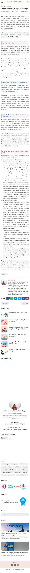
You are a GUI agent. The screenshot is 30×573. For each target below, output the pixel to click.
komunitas (22, 469)
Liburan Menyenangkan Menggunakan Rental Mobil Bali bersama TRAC (13, 534)
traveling (22, 475)
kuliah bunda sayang (7, 472)
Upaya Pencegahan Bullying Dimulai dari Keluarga (18, 320)
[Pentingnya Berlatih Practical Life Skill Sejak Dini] (4, 344)
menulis (25, 472)
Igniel (17, 571)
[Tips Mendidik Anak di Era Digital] (4, 315)
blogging (14, 464)
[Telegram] (15, 298)
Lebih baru (5, 303)
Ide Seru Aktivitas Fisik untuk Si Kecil (17, 82)
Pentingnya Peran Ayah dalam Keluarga (17, 350)
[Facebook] (8, 298)
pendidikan (8, 475)
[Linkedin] (23, 298)
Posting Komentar (24, 11)
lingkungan (17, 472)
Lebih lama (25, 303)
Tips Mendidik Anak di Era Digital (18, 312)
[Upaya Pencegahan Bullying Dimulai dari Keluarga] (4, 322)
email (24, 429)
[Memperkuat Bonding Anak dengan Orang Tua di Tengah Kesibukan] (4, 329)
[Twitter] (11, 298)
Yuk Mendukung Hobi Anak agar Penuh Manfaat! (17, 335)
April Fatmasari (12, 280)
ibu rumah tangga (7, 466)
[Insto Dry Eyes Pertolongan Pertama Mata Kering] (15, 550)
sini (11, 427)
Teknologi (5, 464)
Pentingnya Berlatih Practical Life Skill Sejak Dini (18, 342)
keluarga (25, 466)
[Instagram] (18, 565)
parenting (5, 274)
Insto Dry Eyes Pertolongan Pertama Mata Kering (14, 552)
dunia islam (23, 464)
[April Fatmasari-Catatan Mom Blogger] (15, 2)
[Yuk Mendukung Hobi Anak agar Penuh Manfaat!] (4, 337)
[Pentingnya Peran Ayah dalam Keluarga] (4, 351)
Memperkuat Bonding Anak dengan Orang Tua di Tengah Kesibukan (18, 328)
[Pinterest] (27, 298)
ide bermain (17, 466)
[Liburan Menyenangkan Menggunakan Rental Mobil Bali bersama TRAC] (15, 531)
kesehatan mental (9, 469)
